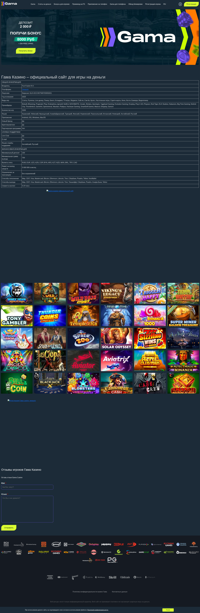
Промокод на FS (78, 4)
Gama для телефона (118, 4)
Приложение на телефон (97, 4)
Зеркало (25, 89)
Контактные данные (119, 592)
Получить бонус (26, 51)
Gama (33, 4)
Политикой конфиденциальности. (97, 610)
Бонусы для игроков (61, 4)
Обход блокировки (135, 4)
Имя (3, 483)
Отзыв (4, 494)
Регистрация (191, 4)
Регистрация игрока (153, 4)
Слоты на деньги (44, 4)
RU (164, 4)
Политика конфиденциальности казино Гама (90, 592)
